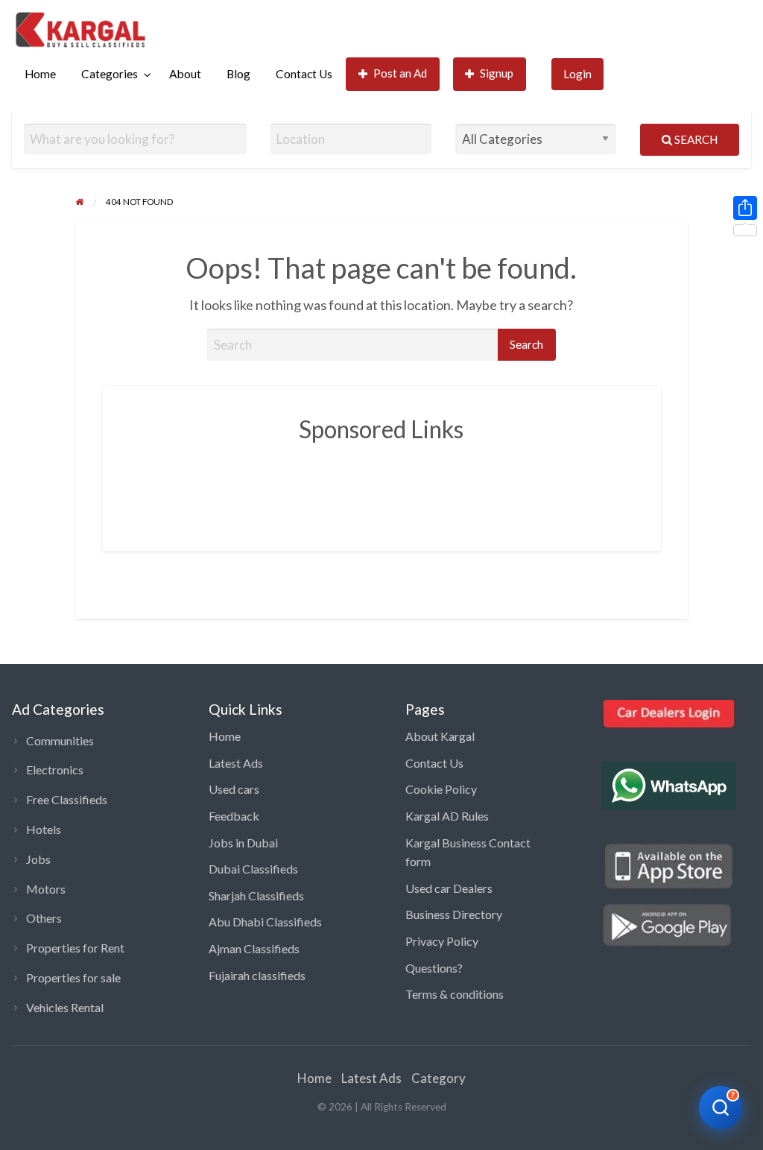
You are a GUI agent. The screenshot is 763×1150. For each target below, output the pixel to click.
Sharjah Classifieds (256, 895)
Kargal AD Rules (447, 816)
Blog (238, 73)
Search (695, 139)
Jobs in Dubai (243, 842)
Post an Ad (400, 73)
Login (577, 73)
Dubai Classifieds (253, 869)
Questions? (434, 968)
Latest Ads (236, 763)
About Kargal (440, 736)
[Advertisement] (401, 485)
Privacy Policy (441, 941)
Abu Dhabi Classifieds (265, 921)
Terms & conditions (454, 994)
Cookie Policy (441, 789)
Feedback (234, 816)
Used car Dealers (449, 888)
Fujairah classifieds (257, 975)
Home (40, 73)
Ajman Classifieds (254, 948)
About (185, 73)
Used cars (234, 789)
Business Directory (453, 914)
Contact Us (304, 73)
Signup (496, 73)
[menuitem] (40, 74)
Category (438, 1078)
